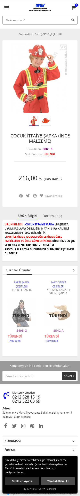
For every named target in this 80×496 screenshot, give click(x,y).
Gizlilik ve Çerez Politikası (41, 488)
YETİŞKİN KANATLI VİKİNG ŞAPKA (58, 291)
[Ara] (73, 20)
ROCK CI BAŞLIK (22, 290)
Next (74, 270)
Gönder (69, 376)
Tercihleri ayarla (22, 481)
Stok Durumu (33, 154)
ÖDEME (10, 450)
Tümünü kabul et (58, 481)
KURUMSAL (13, 441)
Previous (6, 270)
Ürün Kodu (34, 149)
